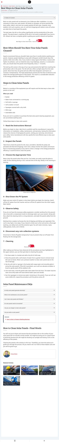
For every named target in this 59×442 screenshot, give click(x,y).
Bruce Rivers (4, 10)
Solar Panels (12, 6)
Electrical (5, 6)
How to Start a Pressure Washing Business (18, 319)
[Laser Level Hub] (1, 6)
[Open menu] (14, 2)
